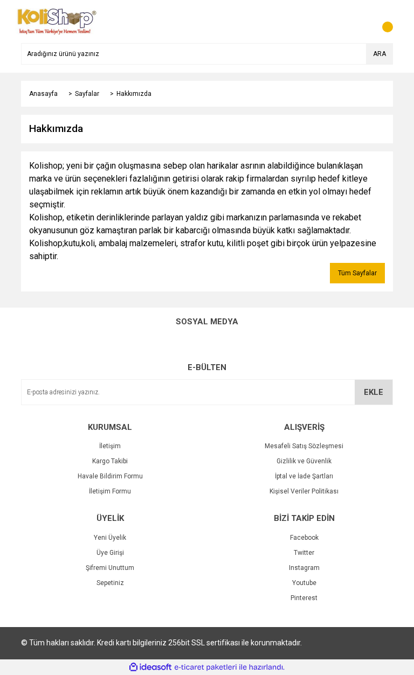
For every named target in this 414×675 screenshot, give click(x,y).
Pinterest (304, 598)
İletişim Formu (110, 491)
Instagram (304, 568)
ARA (379, 54)
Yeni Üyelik (110, 537)
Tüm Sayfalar (357, 273)
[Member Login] (360, 21)
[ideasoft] (150, 667)
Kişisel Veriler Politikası (304, 491)
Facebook (304, 537)
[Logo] (57, 21)
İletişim (110, 446)
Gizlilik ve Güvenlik (304, 461)
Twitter (304, 552)
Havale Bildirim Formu (110, 476)
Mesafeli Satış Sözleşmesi (304, 446)
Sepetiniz (110, 583)
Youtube (304, 583)
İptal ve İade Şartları (304, 476)
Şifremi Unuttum (110, 568)
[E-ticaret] (205, 667)
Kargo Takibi (110, 461)
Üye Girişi (110, 552)
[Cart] (382, 21)
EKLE (373, 392)
